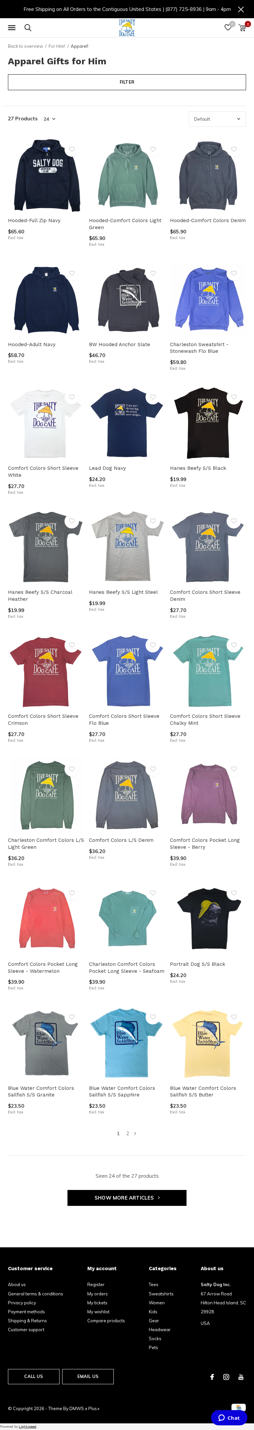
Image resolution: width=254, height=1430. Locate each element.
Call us (33, 1376)
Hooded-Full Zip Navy (34, 220)
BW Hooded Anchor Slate (119, 344)
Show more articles (125, 1198)
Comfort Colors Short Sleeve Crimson (43, 719)
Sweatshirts (161, 1293)
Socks (155, 1338)
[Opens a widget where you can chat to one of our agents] (229, 1418)
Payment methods (26, 1311)
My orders (97, 1293)
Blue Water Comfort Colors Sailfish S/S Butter (203, 1091)
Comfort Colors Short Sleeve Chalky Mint (205, 719)
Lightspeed (27, 1426)
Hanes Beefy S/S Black (198, 468)
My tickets (97, 1302)
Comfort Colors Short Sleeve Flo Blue (124, 719)
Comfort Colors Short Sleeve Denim (205, 595)
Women (157, 1302)
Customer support (26, 1329)
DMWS (76, 1408)
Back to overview (25, 46)
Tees (153, 1284)
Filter (127, 82)
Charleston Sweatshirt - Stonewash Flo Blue (199, 348)
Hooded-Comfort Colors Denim (208, 220)
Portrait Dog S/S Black (197, 964)
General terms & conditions (35, 1293)
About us (17, 1284)
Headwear (160, 1329)
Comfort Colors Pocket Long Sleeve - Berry (205, 843)
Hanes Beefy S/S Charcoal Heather (40, 595)
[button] (13, 27)
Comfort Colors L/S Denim (121, 840)
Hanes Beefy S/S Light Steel (123, 592)
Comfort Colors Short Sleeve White (43, 471)
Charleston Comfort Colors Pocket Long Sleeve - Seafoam (126, 967)
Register (96, 1284)
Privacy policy (22, 1302)
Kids (153, 1311)
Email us (88, 1376)
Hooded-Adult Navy (32, 344)
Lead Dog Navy (107, 468)
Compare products (106, 1320)
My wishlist (98, 1311)
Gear (154, 1320)
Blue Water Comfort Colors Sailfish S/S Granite (41, 1091)
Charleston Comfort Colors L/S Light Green (46, 843)
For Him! (57, 46)
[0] (242, 27)
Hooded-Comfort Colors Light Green (125, 224)
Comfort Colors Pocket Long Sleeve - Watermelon (43, 967)
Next (135, 1133)
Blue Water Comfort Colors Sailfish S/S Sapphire (122, 1091)
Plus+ (94, 1408)
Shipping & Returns (27, 1320)
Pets (153, 1347)
